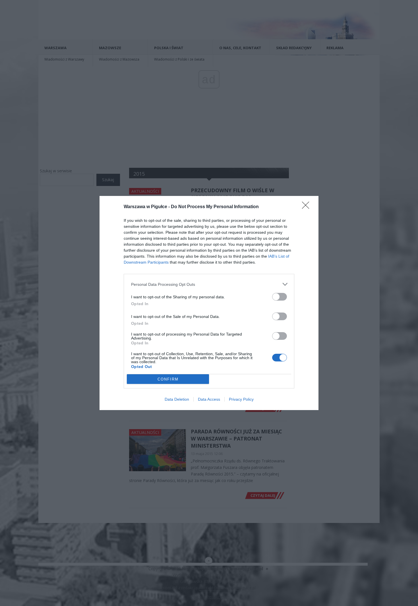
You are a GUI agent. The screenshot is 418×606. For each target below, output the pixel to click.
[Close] (307, 207)
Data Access (209, 399)
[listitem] (209, 284)
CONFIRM (168, 379)
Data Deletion (177, 399)
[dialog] (209, 303)
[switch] (279, 297)
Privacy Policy (241, 399)
